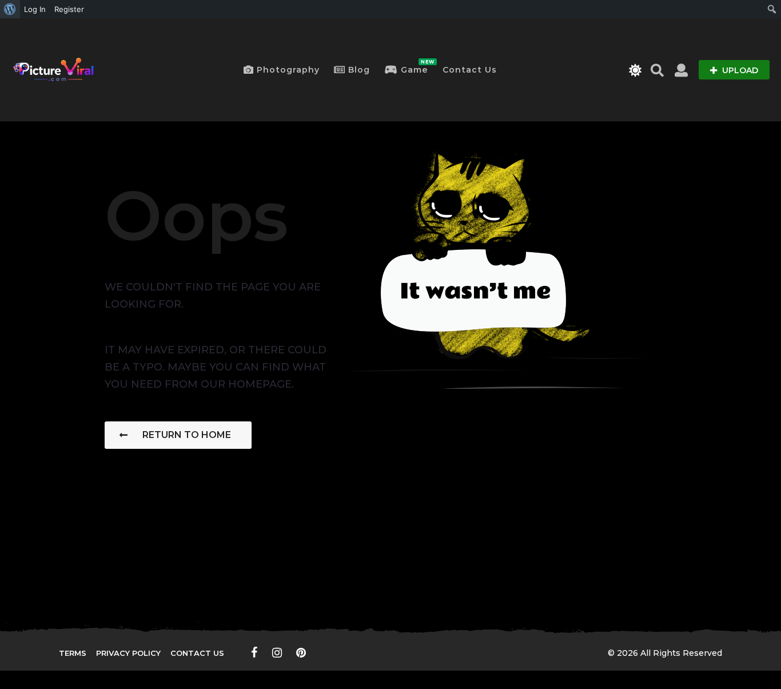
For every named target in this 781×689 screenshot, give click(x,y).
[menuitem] (10, 9)
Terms (72, 653)
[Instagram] (277, 652)
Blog (359, 70)
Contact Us (470, 70)
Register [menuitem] (69, 9)
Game (414, 67)
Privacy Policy (128, 653)
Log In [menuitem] (35, 9)
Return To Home (186, 434)
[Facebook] (254, 652)
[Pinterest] (301, 652)
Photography (288, 70)
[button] (635, 69)
